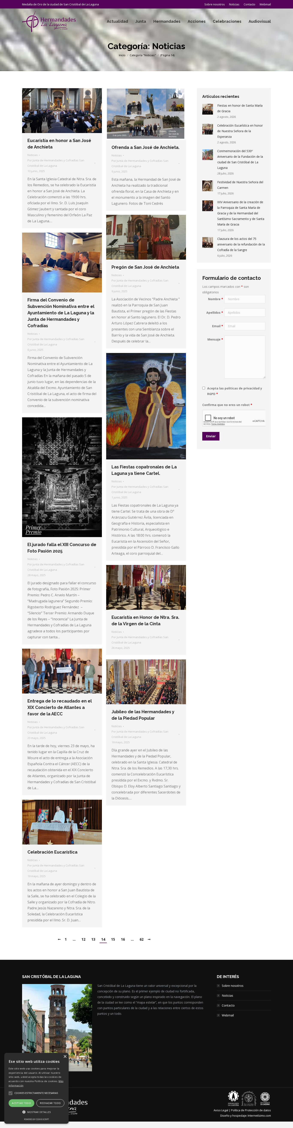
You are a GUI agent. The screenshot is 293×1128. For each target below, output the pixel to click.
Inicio (122, 55)
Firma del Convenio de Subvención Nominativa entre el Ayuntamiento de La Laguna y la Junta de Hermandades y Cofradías (60, 312)
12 (83, 939)
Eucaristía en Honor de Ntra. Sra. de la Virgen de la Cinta (145, 620)
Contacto (228, 1005)
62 (141, 939)
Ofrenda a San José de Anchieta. (146, 147)
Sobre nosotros (232, 986)
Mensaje (215, 339)
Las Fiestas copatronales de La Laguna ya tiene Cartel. (144, 470)
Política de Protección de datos (251, 1110)
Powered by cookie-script (36, 1119)
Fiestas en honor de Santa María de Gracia (240, 108)
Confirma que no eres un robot (227, 405)
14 (103, 939)
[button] (36, 1112)
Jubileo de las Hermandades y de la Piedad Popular (143, 715)
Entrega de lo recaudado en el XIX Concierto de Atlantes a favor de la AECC (59, 707)
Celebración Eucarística (52, 852)
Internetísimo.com (259, 1115)
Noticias (32, 155)
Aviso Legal (221, 1110)
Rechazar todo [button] (50, 1103)
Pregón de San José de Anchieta (145, 267)
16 (123, 939)
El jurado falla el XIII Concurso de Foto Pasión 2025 (61, 548)
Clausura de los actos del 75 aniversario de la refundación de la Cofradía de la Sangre (241, 244)
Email (217, 326)
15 (113, 939)
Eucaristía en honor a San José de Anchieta (59, 144)
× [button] (64, 1056)
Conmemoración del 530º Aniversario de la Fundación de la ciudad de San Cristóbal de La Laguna (240, 159)
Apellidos (214, 312)
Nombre (215, 299)
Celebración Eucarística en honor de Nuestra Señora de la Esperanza (240, 131)
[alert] (36, 1088)
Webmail (228, 1015)
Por (55, 163)
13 (93, 939)
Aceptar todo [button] (21, 1103)
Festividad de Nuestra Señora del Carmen (240, 185)
